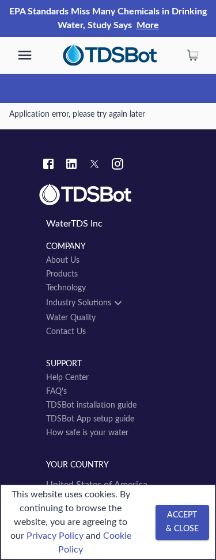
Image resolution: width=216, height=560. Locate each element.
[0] (193, 55)
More (148, 25)
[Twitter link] (94, 165)
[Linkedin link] (71, 165)
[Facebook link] (48, 165)
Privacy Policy (55, 535)
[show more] (24, 55)
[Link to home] (108, 194)
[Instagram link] (117, 165)
